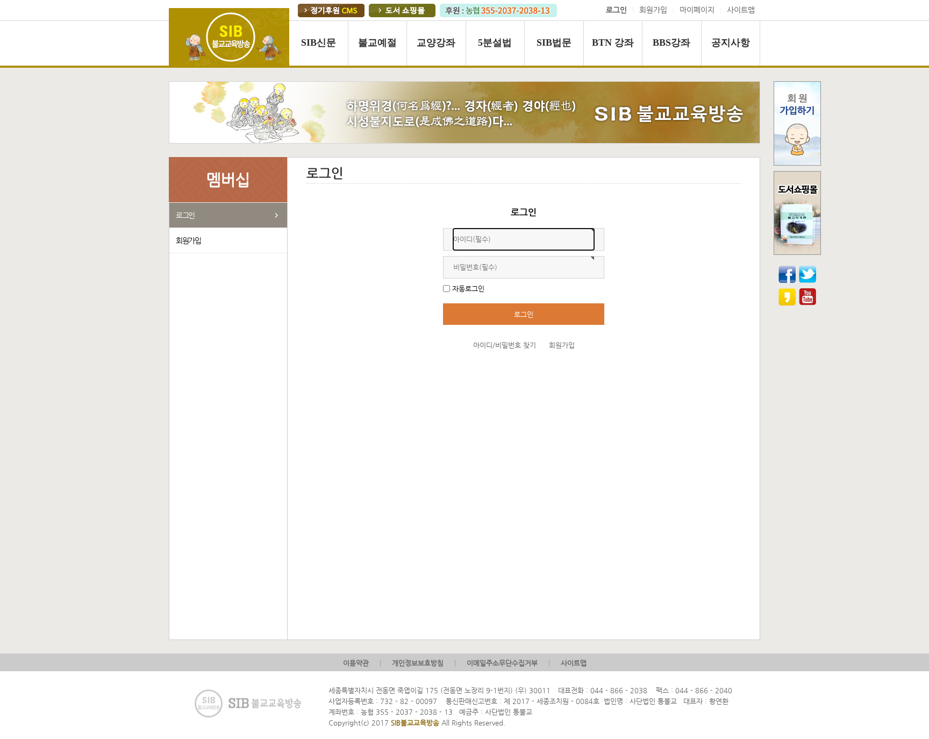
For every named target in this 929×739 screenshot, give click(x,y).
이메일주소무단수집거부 (502, 663)
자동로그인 (468, 289)
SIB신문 (318, 42)
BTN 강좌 (613, 42)
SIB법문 (554, 42)
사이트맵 (741, 10)
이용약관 (356, 663)
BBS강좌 (671, 42)
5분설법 (495, 42)
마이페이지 (697, 10)
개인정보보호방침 (418, 663)
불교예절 (377, 42)
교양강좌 (436, 42)
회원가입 (653, 10)
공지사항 (730, 42)
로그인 (185, 215)
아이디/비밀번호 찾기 (504, 345)
